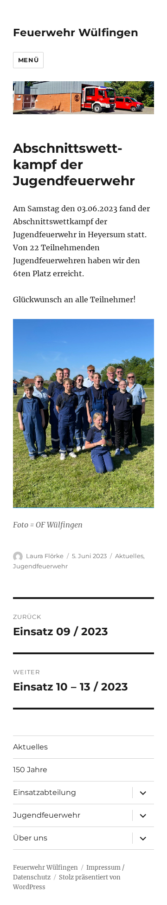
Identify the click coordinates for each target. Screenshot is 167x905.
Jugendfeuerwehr (40, 566)
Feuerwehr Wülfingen (75, 32)
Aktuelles (129, 556)
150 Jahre (30, 769)
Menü (28, 60)
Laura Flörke (45, 556)
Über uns (30, 837)
